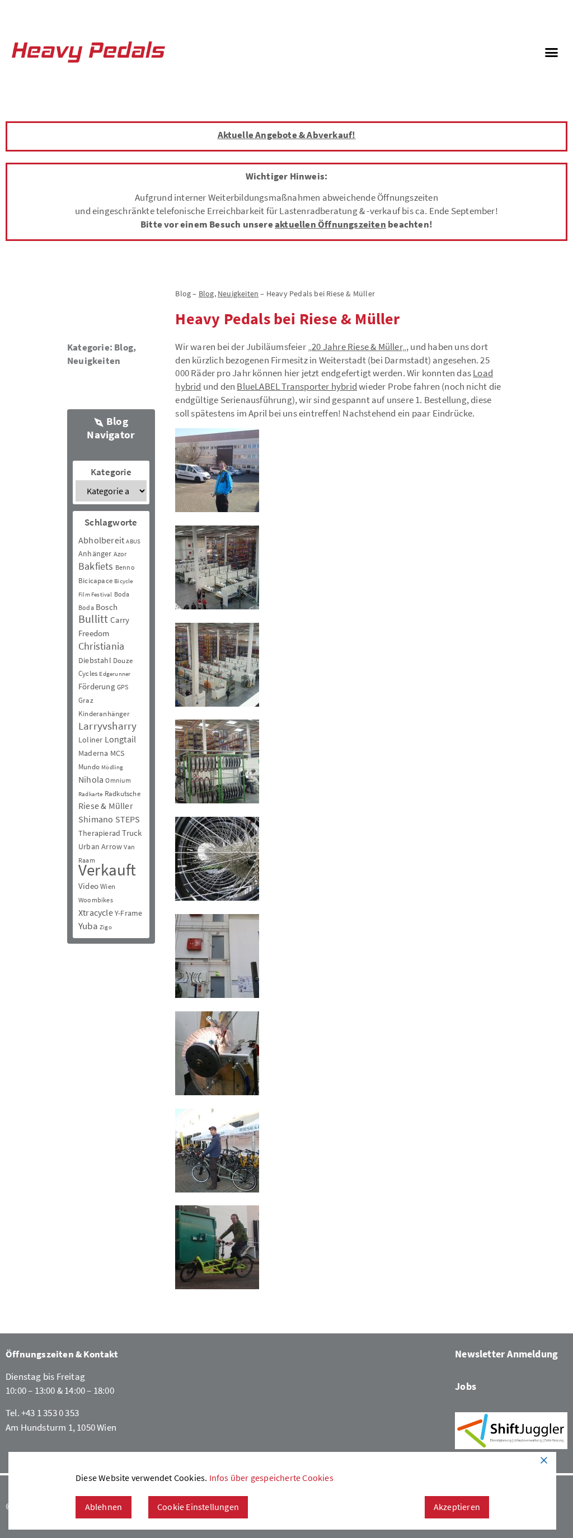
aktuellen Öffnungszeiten (330, 224)
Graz (85, 700)
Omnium (118, 780)
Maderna (93, 753)
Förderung (96, 686)
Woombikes (95, 900)
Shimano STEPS (109, 819)
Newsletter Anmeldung (506, 1353)
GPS (123, 687)
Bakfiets (96, 566)
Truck (132, 832)
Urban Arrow (100, 846)
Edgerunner (114, 674)
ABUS (133, 541)
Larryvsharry (107, 725)
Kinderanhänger (104, 713)
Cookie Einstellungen (198, 1506)
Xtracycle (95, 912)
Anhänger (95, 553)
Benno (125, 567)
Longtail (121, 739)
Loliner (90, 740)
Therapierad (99, 833)
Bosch (107, 607)
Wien (107, 886)
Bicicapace (95, 580)
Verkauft (107, 869)
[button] (551, 52)
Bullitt (93, 619)
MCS (117, 753)
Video (88, 886)
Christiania (101, 646)
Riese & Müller (105, 805)
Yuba (88, 926)
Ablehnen (104, 1506)
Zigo (106, 927)
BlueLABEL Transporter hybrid (297, 386)
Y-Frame (128, 913)
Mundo (89, 767)
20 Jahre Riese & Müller (357, 346)
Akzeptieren (457, 1506)
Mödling (112, 767)
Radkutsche (122, 793)
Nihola (91, 779)
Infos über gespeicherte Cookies (271, 1477)
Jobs (465, 1386)
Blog (123, 347)
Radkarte (90, 794)
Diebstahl (94, 660)
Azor (120, 554)
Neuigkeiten (93, 360)
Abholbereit (101, 540)
